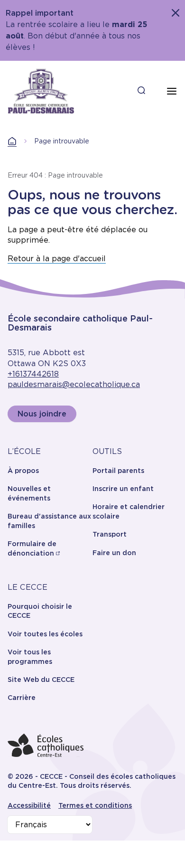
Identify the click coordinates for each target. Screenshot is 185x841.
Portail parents (118, 470)
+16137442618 (33, 373)
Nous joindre (42, 413)
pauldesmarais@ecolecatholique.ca (74, 384)
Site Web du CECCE (41, 679)
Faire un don (114, 553)
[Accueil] (41, 91)
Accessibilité (29, 805)
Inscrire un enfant (123, 488)
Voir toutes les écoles (45, 634)
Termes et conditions (95, 805)
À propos (23, 470)
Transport (109, 534)
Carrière (22, 697)
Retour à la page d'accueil (57, 258)
